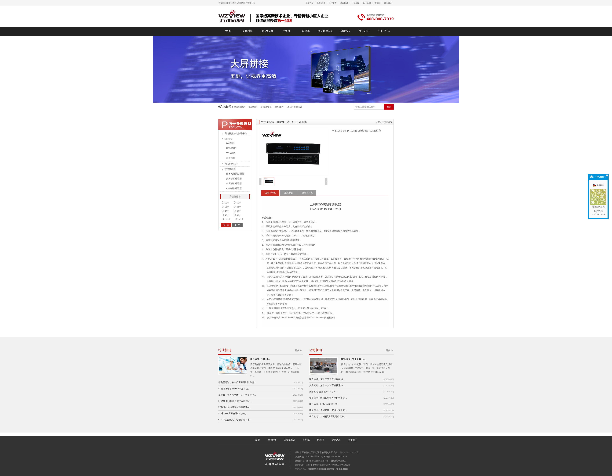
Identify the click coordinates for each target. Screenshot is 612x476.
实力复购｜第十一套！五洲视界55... (327, 385)
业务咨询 (600, 185)
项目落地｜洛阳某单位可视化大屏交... (328, 398)
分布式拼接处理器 (235, 173)
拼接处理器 (266, 107)
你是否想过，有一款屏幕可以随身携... (237, 382)
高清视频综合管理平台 (236, 133)
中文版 (377, 3)
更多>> (298, 350)
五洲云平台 (383, 31)
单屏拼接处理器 (234, 183)
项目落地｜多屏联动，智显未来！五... (328, 410)
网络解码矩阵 (231, 164)
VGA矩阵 (230, 153)
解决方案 (309, 3)
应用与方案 (307, 193)
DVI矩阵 (230, 143)
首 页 (228, 31)
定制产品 (345, 31)
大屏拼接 (247, 31)
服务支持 (332, 3)
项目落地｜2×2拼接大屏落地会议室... (327, 416)
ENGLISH (388, 3)
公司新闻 (355, 3)
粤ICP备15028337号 (349, 452)
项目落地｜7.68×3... (260, 359)
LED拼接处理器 (294, 107)
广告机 (286, 31)
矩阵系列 (229, 139)
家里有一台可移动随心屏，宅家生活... (237, 395)
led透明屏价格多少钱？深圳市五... (235, 401)
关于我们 (364, 31)
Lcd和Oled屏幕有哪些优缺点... (233, 413)
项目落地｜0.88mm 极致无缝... (324, 404)
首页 (377, 122)
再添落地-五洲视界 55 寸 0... (323, 391)
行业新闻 (367, 3)
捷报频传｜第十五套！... (353, 359)
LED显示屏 (267, 31)
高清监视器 (289, 440)
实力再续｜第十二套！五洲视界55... (327, 379)
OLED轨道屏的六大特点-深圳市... (235, 420)
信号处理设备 (325, 31)
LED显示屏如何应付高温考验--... (234, 407)
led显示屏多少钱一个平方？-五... (234, 388)
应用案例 (321, 3)
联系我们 (344, 3)
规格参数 (288, 193)
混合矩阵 (252, 107)
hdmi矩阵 (279, 107)
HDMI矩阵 (231, 148)
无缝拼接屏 (240, 107)
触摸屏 (306, 31)
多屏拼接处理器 (234, 178)
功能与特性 (270, 193)
